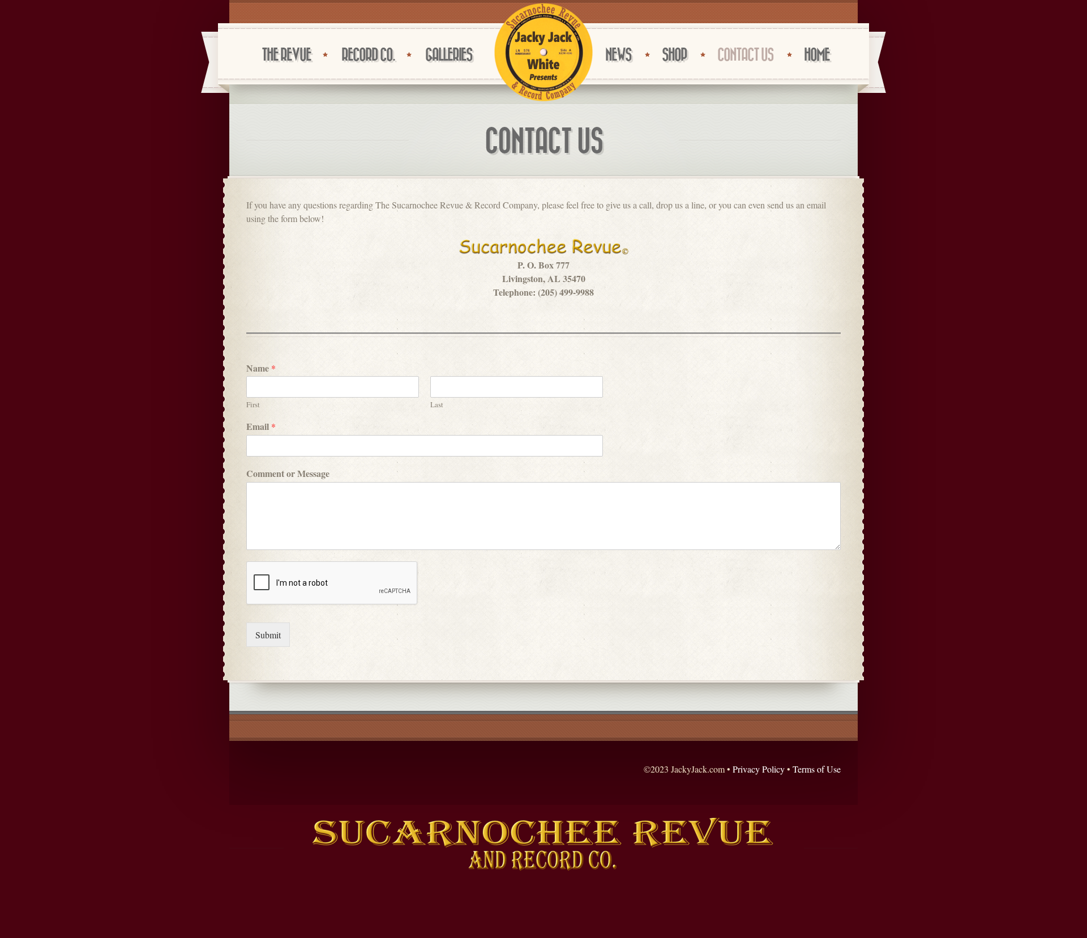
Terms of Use (817, 769)
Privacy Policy (759, 769)
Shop (674, 55)
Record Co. (368, 55)
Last (436, 405)
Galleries (448, 55)
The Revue (286, 55)
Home (816, 55)
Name (261, 368)
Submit (268, 635)
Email (261, 427)
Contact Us (745, 55)
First (253, 405)
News (618, 55)
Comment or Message (287, 474)
